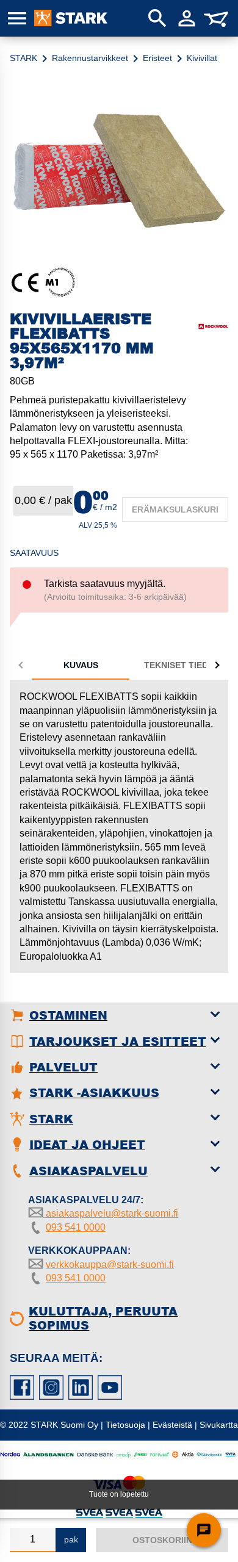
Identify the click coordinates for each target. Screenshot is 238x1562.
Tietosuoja (125, 1425)
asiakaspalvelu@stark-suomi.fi (110, 1213)
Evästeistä (172, 1425)
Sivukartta (219, 1425)
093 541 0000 (76, 1227)
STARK (23, 58)
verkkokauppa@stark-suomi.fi (110, 1264)
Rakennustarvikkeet (90, 58)
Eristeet (157, 58)
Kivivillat (202, 58)
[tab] (80, 665)
